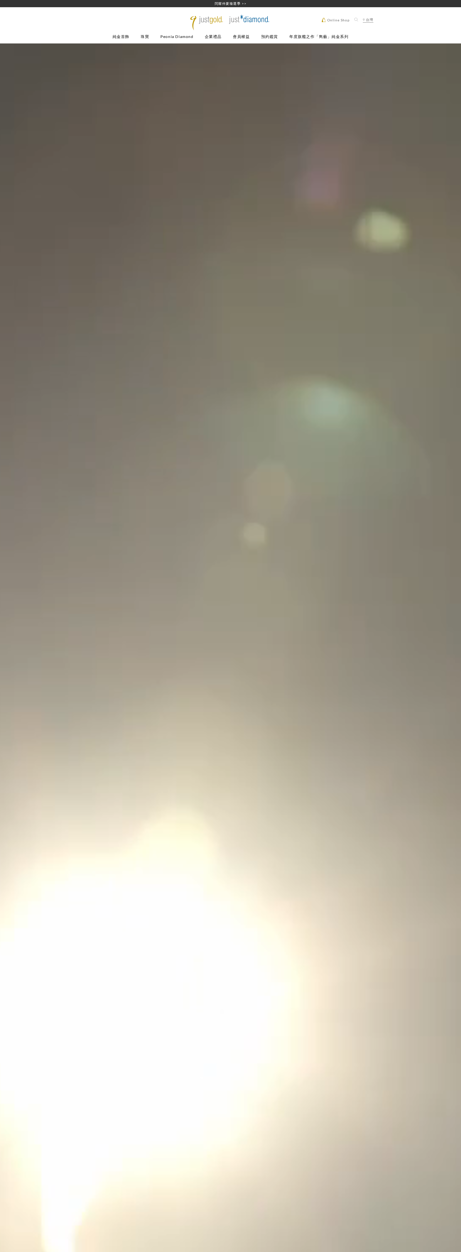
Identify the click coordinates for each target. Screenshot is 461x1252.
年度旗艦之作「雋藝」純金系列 (318, 37)
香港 (368, 28)
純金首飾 (121, 37)
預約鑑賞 (269, 37)
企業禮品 (213, 37)
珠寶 (145, 37)
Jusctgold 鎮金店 (230, 22)
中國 (368, 34)
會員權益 (241, 37)
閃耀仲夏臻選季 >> (231, 3)
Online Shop (338, 20)
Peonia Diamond (176, 37)
